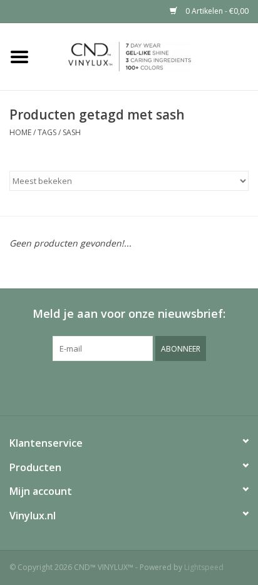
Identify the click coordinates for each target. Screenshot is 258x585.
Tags (47, 132)
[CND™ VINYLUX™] (148, 55)
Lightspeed (204, 567)
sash (72, 132)
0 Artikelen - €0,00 (216, 11)
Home (20, 132)
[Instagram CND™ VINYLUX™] (140, 387)
